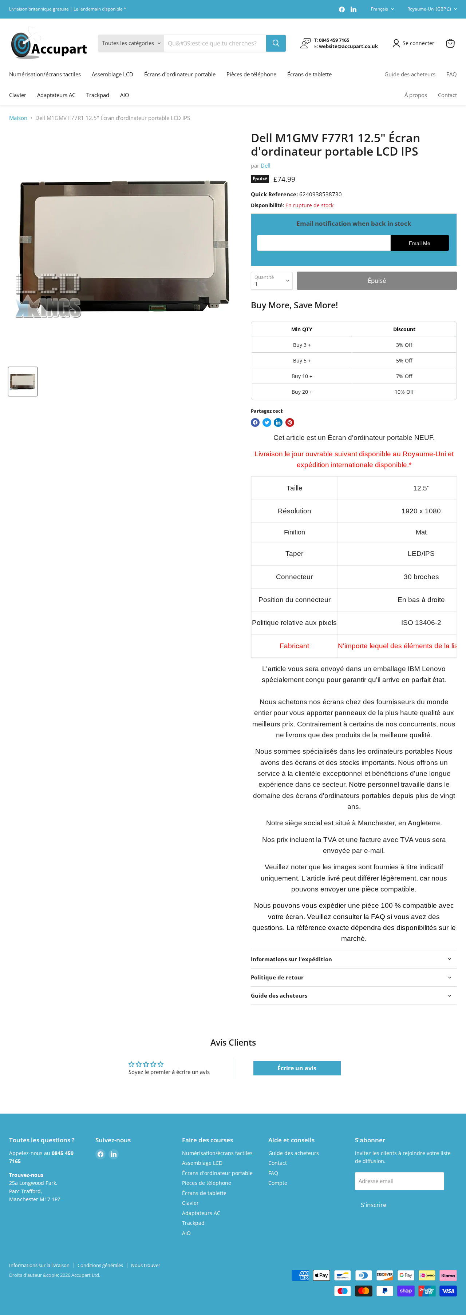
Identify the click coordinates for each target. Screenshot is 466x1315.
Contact (447, 95)
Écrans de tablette (309, 74)
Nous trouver (145, 1265)
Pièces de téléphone (251, 74)
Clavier (17, 95)
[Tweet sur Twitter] (266, 422)
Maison (18, 118)
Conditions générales (100, 1265)
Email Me (419, 243)
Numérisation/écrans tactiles (45, 74)
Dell (265, 165)
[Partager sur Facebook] (255, 422)
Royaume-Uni (429, 9)
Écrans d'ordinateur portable (180, 74)
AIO (124, 95)
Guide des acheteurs (409, 74)
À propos (415, 95)
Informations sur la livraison (39, 1265)
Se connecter (418, 43)
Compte (277, 1182)
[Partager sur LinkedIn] (278, 422)
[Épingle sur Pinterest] (289, 422)
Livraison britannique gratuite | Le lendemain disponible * (67, 9)
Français (379, 9)
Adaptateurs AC (56, 95)
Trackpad (97, 95)
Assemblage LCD (112, 74)
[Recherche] (276, 43)
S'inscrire (374, 1204)
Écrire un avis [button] (296, 1068)
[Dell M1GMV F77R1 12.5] (22, 381)
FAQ (451, 74)
